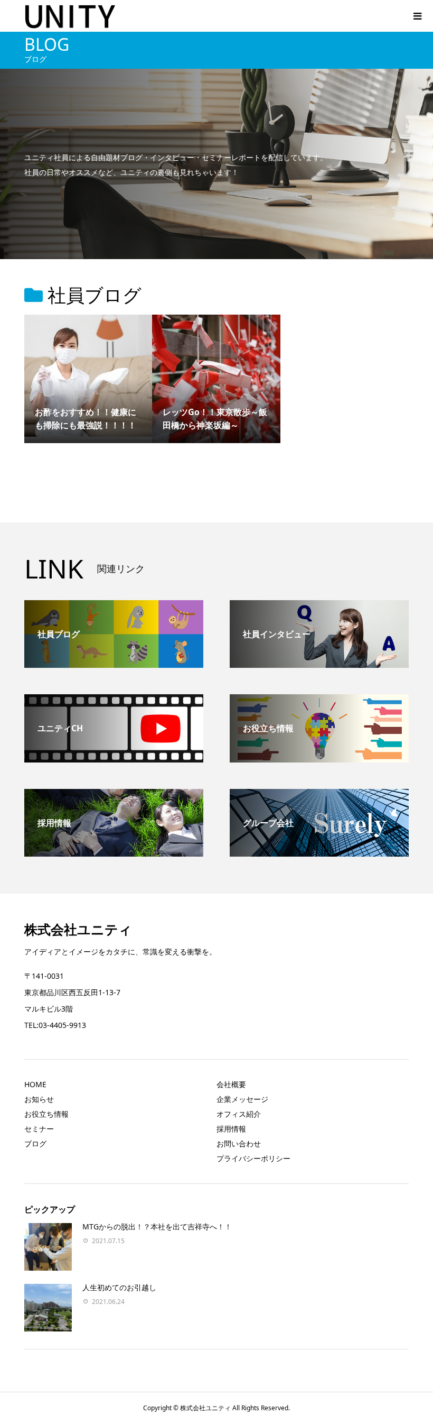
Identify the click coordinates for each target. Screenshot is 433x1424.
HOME (35, 1084)
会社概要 (231, 1084)
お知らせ (39, 1099)
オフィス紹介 (238, 1114)
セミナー (39, 1129)
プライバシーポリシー (253, 1158)
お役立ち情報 (46, 1114)
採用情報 (231, 1129)
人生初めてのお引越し (119, 1287)
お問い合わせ (238, 1143)
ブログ (35, 1143)
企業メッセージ (242, 1099)
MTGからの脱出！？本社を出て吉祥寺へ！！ (157, 1226)
